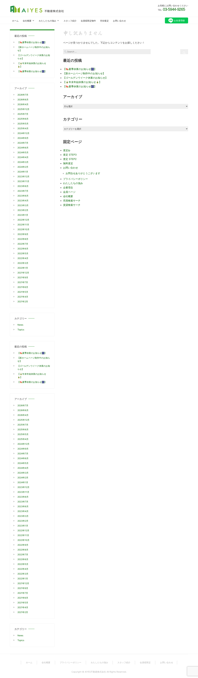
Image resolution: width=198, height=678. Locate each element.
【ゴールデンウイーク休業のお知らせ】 (85, 77)
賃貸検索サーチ (71, 204)
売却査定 (104, 21)
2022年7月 (22, 243)
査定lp (66, 150)
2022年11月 (23, 224)
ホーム (15, 21)
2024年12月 (23, 133)
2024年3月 (22, 162)
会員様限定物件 (88, 21)
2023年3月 (22, 205)
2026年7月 (22, 94)
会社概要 (27, 21)
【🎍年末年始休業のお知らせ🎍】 (82, 82)
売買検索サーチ (71, 200)
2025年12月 (23, 109)
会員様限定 (145, 662)
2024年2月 (22, 167)
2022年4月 (22, 258)
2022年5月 (22, 253)
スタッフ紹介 (70, 21)
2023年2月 (22, 210)
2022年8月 (22, 239)
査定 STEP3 (70, 154)
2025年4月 (22, 128)
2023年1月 (22, 215)
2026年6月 (22, 99)
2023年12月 (23, 176)
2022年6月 (22, 248)
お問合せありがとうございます (83, 173)
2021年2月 (22, 301)
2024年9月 (22, 138)
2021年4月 (22, 296)
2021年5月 (22, 292)
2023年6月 (22, 195)
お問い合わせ (119, 21)
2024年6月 (22, 147)
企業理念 (68, 187)
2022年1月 (22, 267)
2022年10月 (23, 229)
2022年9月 (22, 234)
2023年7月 (22, 191)
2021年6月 (22, 287)
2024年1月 (22, 171)
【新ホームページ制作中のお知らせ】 (84, 73)
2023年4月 (22, 200)
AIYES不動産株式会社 (95, 671)
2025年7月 (22, 114)
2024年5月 (22, 152)
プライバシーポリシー (75, 178)
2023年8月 (22, 186)
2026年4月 (22, 104)
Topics (20, 329)
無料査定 (68, 163)
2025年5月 (22, 123)
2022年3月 (22, 263)
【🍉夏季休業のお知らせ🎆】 (80, 69)
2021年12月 (23, 272)
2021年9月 (22, 277)
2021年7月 (22, 282)
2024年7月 (22, 142)
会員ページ (69, 191)
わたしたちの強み (47, 21)
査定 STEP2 (70, 159)
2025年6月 (22, 118)
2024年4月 (22, 157)
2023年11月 (23, 181)
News (20, 324)
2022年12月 (23, 219)
